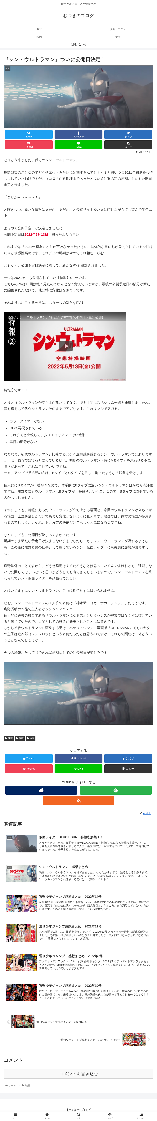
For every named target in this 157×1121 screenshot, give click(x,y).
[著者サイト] (41, 790)
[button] (145, 626)
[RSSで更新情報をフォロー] (78, 800)
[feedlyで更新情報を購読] (116, 790)
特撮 (32, 738)
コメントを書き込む (78, 1073)
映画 (10, 738)
